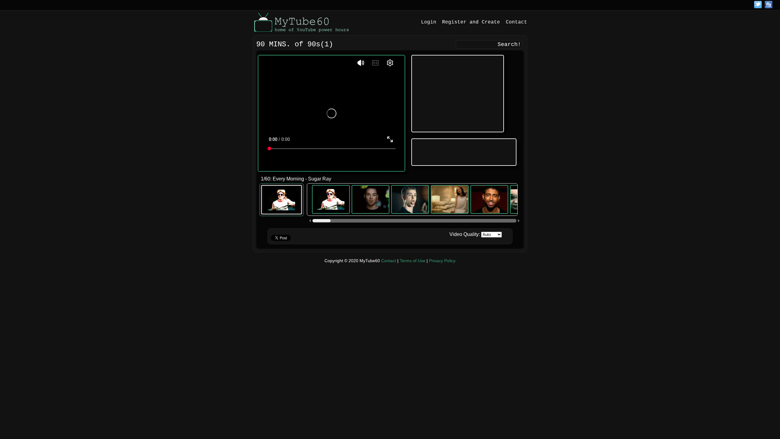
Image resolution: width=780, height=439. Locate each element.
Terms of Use (412, 260)
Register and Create (471, 22)
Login (428, 22)
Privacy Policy (442, 260)
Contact (516, 22)
